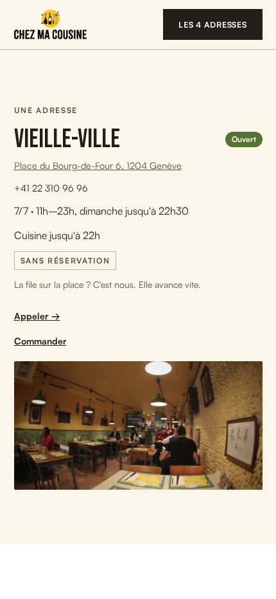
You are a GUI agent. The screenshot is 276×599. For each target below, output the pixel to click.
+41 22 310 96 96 (51, 187)
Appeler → (37, 315)
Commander (40, 340)
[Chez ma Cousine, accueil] (50, 24)
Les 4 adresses (212, 24)
